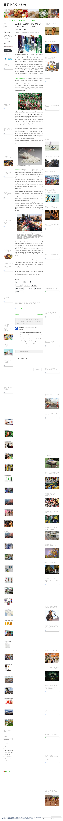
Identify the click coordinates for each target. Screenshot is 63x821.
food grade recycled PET (22, 302)
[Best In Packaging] (31, 14)
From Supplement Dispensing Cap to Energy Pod (9, 752)
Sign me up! (7, 50)
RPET (29, 303)
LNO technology (18, 169)
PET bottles (37, 302)
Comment (37, 369)
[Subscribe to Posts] (4, 771)
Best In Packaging (15, 4)
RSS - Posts (7, 771)
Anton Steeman (26, 32)
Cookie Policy (30, 818)
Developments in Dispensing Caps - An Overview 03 (9, 759)
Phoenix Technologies (20, 78)
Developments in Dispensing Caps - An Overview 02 (9, 765)
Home (5, 20)
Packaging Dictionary (24, 20)
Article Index (12, 20)
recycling (26, 303)
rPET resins (33, 303)
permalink (38, 32)
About (33, 20)
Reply (36, 327)
